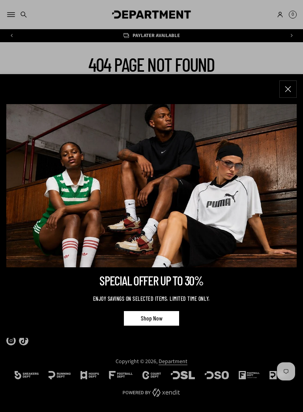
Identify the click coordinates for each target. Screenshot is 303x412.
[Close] (288, 89)
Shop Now (152, 317)
